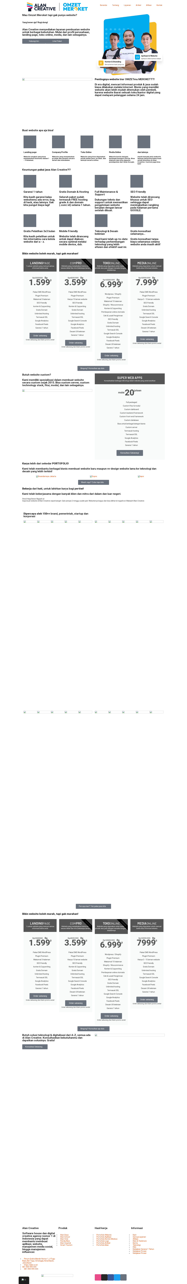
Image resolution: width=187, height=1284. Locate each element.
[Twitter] (117, 1277)
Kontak (159, 5)
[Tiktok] (123, 1277)
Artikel (138, 5)
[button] (34, 41)
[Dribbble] (98, 1277)
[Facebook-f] (110, 1277)
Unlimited (110, 326)
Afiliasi (149, 5)
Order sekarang (40, 335)
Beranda (103, 5)
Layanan (127, 5)
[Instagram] (104, 1277)
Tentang (115, 5)
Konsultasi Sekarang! (129, 453)
